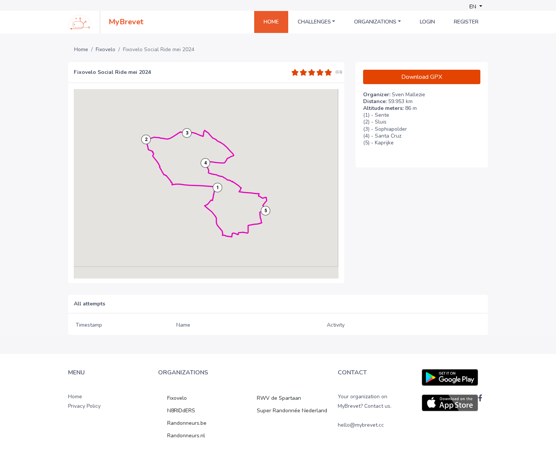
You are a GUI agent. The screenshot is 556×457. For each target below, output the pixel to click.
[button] (217, 188)
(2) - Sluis (375, 122)
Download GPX (421, 77)
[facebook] (480, 397)
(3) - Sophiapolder (385, 129)
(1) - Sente (376, 115)
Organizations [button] (375, 21)
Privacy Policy (84, 406)
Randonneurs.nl (186, 435)
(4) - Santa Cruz (382, 136)
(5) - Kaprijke (378, 142)
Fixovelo (105, 49)
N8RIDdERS (181, 410)
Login (427, 21)
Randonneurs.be (187, 423)
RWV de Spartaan (279, 398)
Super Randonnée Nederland (292, 410)
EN (473, 6)
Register (466, 21)
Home (271, 21)
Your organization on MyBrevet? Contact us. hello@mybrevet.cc (364, 411)
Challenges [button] (314, 21)
